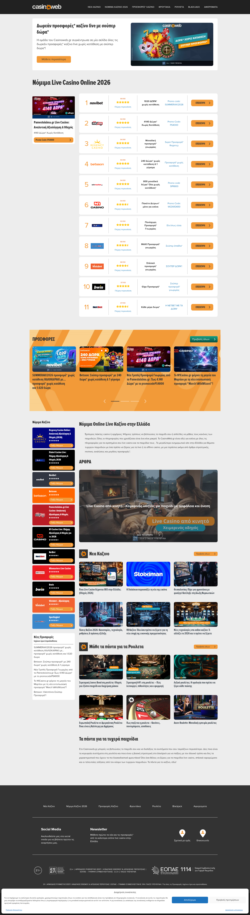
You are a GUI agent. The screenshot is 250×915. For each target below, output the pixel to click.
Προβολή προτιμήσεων (227, 900)
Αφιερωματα (211, 7)
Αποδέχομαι (190, 900)
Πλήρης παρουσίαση (123, 107)
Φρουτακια (164, 7)
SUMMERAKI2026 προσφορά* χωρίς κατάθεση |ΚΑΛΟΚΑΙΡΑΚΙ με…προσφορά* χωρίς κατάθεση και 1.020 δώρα (53, 652)
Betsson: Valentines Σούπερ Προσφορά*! (48, 694)
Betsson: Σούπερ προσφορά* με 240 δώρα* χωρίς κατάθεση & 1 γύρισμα (52, 663)
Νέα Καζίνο (49, 806)
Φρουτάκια (135, 806)
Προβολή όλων (200, 339)
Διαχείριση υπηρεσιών (234, 910)
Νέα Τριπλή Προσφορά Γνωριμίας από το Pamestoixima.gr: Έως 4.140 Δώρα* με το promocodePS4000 (53, 673)
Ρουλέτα (156, 806)
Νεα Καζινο (94, 7)
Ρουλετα (179, 7)
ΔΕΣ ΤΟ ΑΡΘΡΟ (145, 534)
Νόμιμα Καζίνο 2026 (76, 806)
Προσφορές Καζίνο (108, 806)
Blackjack (194, 7)
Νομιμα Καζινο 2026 (116, 7)
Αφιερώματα (200, 806)
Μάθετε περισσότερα (54, 59)
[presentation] (104, 400)
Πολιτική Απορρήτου (14, 910)
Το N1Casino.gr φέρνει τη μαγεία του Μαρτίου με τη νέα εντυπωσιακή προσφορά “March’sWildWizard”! (52, 684)
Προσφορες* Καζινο (143, 7)
